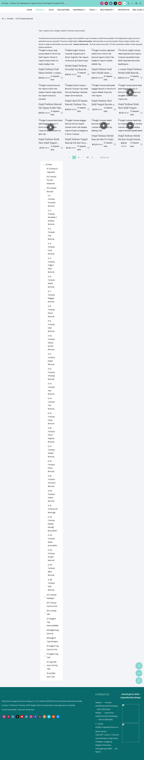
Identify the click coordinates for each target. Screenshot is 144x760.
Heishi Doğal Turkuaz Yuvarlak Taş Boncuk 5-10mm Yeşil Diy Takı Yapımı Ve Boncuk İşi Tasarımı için (77, 67)
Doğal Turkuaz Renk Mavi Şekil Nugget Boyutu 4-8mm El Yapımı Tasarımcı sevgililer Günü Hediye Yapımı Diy (129, 106)
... (83, 157)
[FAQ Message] (139, 680)
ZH (3, 18)
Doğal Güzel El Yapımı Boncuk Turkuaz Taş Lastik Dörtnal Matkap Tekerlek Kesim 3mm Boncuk (76, 102)
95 (88, 157)
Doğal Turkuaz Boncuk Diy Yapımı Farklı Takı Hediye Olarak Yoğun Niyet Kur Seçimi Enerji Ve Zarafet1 (50, 106)
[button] (143, 10)
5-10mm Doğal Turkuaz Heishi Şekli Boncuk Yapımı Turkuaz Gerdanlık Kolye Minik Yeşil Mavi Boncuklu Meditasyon (130, 71)
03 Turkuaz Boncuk (24, 18)
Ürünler (10, 18)
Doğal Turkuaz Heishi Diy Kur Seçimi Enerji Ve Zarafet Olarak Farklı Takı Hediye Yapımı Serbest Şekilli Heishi (130, 137)
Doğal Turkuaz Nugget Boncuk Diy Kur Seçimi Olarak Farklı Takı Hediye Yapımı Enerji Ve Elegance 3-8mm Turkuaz (77, 141)
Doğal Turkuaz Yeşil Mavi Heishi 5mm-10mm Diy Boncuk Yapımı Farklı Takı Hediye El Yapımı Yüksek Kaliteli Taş (102, 71)
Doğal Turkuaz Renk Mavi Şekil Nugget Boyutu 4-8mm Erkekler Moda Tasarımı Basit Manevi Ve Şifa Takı (50, 141)
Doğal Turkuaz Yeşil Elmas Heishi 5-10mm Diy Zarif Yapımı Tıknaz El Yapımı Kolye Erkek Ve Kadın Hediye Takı (50, 71)
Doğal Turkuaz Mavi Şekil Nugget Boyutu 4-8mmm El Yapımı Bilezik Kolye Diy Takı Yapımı (103, 102)
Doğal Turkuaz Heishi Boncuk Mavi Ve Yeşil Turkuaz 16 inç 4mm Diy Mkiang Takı (104, 137)
